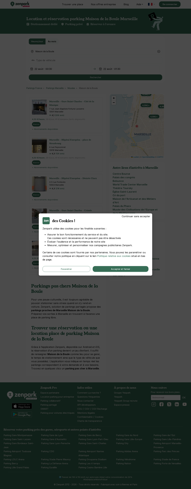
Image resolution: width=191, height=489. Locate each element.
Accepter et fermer (120, 269)
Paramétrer (66, 269)
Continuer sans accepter (136, 216)
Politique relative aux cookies (114, 255)
